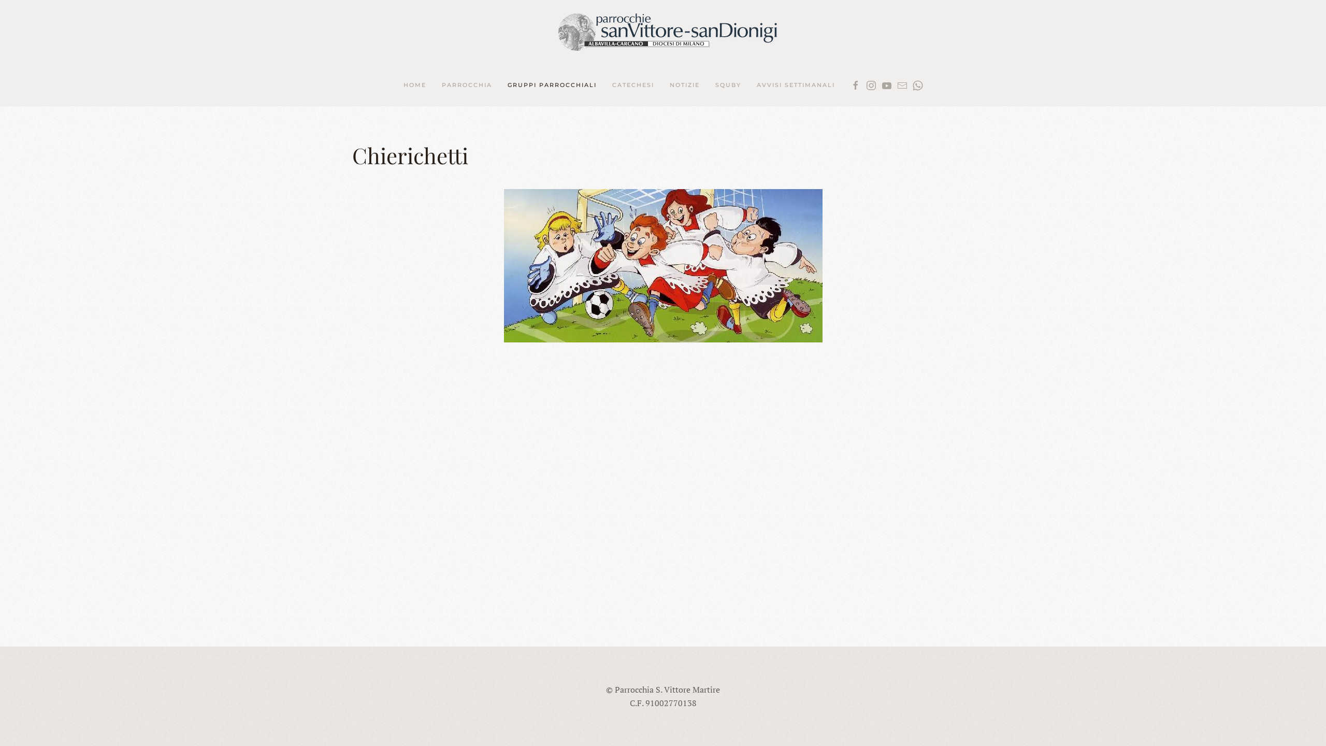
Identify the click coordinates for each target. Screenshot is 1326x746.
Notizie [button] (685, 85)
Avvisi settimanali (796, 85)
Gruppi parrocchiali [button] (552, 85)
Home (414, 85)
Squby (728, 85)
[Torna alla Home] (663, 32)
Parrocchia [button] (467, 85)
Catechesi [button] (633, 85)
